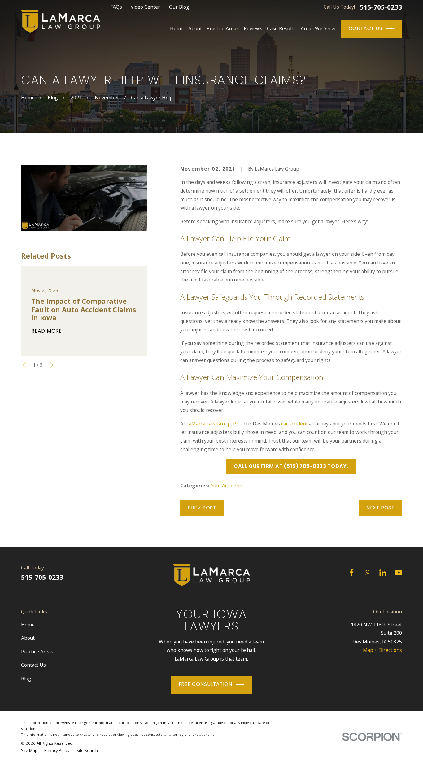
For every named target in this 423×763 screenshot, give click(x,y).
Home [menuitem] (177, 28)
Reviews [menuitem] (253, 28)
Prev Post (202, 507)
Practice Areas (37, 651)
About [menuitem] (195, 28)
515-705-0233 (381, 7)
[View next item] (51, 365)
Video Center (145, 6)
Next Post (380, 507)
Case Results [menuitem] (281, 28)
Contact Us (365, 28)
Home (28, 624)
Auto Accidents (227, 485)
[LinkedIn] (382, 572)
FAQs (116, 6)
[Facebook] (351, 572)
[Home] (60, 21)
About (28, 637)
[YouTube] (398, 572)
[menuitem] (29, 750)
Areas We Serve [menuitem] (319, 28)
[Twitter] (367, 572)
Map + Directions (382, 650)
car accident (294, 423)
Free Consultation (205, 684)
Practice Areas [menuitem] (223, 28)
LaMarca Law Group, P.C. (213, 423)
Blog (26, 678)
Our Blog (179, 6)
